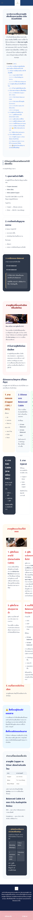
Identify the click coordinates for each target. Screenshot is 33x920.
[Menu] (2, 3)
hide (15, 63)
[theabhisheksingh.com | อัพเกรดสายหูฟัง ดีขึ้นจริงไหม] (17, 3)
